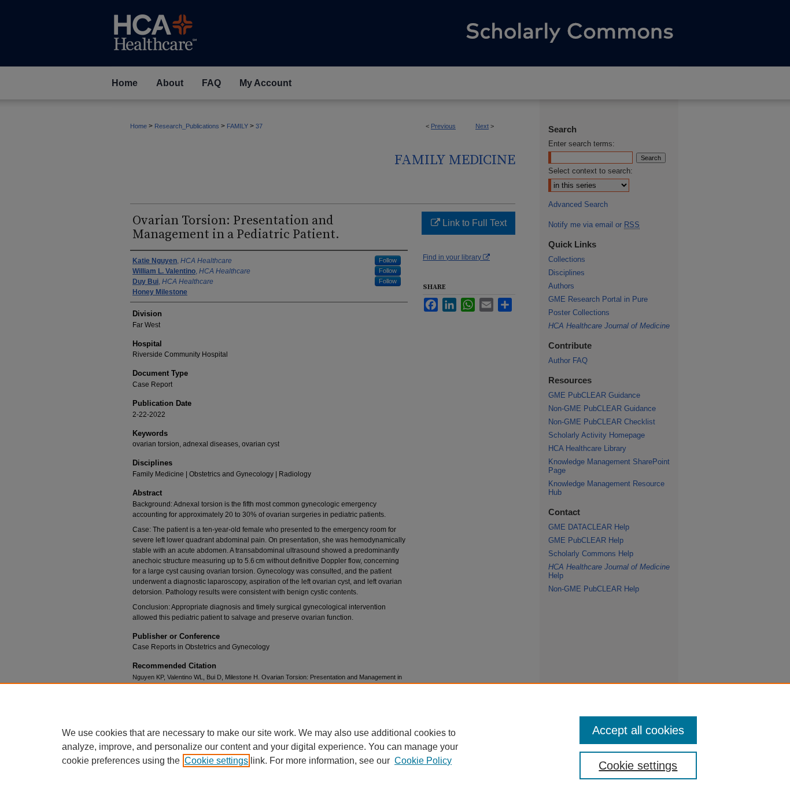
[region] (395, 746)
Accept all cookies (638, 730)
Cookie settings (216, 760)
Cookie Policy (423, 760)
